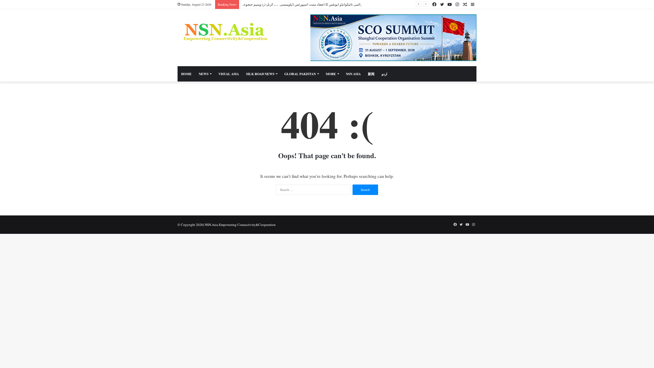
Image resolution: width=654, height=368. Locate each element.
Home (186, 73)
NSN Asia (353, 73)
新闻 (371, 73)
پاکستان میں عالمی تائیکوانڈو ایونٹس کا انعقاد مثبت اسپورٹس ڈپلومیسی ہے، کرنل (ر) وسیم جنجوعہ (311, 4)
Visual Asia (228, 73)
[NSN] (225, 31)
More (331, 73)
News (203, 73)
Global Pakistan (300, 73)
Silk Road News (260, 73)
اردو (384, 73)
